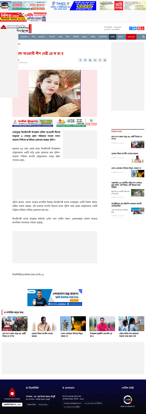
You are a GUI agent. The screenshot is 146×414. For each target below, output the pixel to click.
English (131, 37)
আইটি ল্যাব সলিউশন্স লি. (127, 407)
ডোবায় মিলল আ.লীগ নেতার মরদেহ (124, 153)
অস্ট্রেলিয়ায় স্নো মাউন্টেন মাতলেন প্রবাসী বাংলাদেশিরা (126, 204)
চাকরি (113, 37)
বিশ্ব (33, 37)
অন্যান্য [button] (120, 37)
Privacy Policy (43, 404)
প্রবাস (61, 37)
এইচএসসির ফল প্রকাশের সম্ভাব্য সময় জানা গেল (128, 335)
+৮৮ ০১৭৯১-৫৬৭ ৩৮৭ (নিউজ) (72, 407)
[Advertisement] (80, 145)
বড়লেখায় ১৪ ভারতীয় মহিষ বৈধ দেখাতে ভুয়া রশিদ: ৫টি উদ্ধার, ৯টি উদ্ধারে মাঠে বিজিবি (126, 185)
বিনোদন (52, 37)
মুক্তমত (84, 37)
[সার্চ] (143, 36)
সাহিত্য (93, 37)
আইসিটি (76, 37)
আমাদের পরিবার (31, 405)
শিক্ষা (67, 37)
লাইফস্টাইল (103, 37)
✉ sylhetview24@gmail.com (72, 403)
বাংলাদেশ (24, 37)
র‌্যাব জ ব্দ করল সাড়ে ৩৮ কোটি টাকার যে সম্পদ (126, 137)
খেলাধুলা (41, 37)
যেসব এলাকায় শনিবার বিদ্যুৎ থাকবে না (126, 168)
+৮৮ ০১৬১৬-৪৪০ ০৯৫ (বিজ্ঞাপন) (93, 403)
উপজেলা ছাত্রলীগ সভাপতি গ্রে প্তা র (101, 335)
